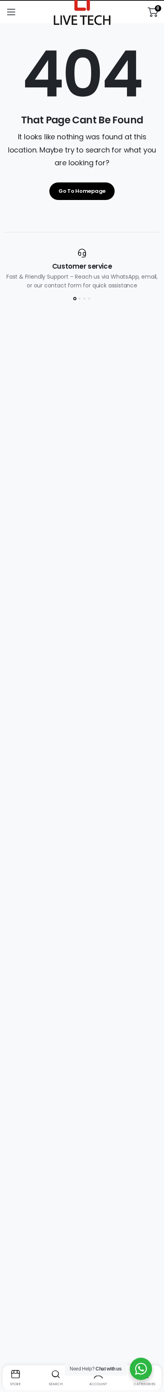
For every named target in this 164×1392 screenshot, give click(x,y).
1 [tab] (75, 298)
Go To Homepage (82, 191)
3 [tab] (84, 298)
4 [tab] (89, 298)
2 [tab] (79, 298)
